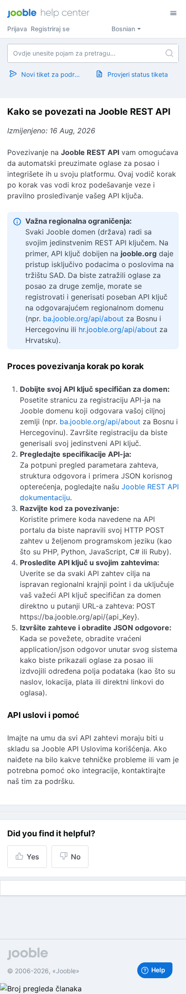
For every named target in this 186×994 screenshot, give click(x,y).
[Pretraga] (169, 53)
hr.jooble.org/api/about (118, 329)
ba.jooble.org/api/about (83, 318)
